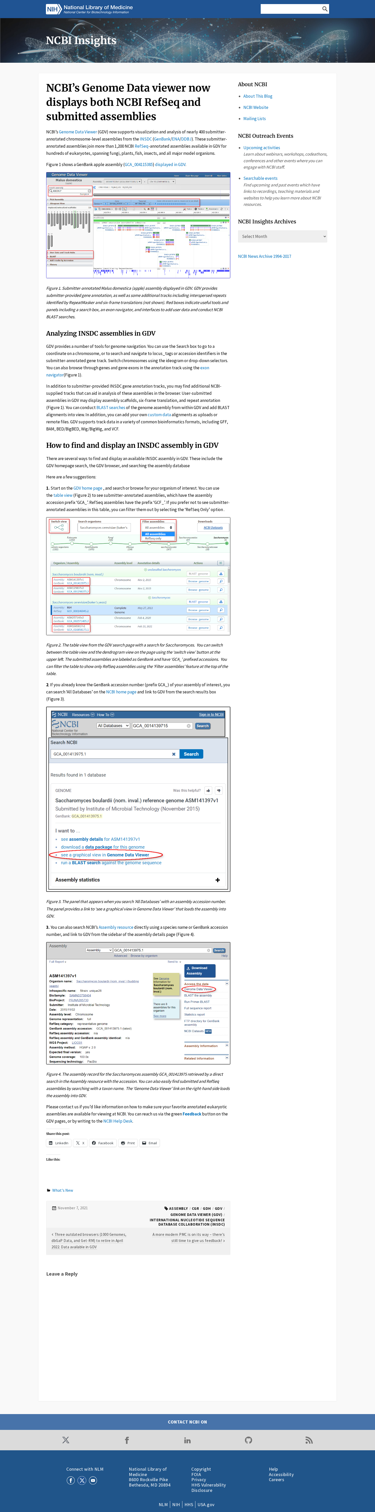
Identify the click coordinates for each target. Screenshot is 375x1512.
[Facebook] (127, 1440)
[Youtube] (93, 1480)
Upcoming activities (261, 147)
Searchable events (260, 178)
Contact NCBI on (187, 1422)
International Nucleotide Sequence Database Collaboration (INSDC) (187, 1222)
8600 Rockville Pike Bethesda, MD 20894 (149, 1482)
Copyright (201, 1469)
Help (273, 1469)
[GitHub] (248, 1440)
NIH (176, 1504)
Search (325, 9)
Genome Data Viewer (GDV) (196, 1214)
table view (62, 495)
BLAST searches (110, 407)
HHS (188, 1504)
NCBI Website (255, 107)
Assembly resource (116, 927)
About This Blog (257, 96)
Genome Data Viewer (78, 132)
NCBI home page (121, 692)
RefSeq (141, 146)
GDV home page (88, 488)
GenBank (162, 139)
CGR (195, 1208)
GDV (218, 1208)
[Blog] (309, 1440)
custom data (159, 414)
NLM (163, 1504)
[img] (90, 9)
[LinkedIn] (187, 1440)
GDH (207, 1208)
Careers (276, 1479)
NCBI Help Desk (117, 1121)
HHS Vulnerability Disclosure (208, 1487)
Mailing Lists (254, 118)
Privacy (198, 1479)
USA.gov (206, 1504)
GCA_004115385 (139, 164)
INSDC (146, 139)
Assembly (178, 1208)
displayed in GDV (170, 164)
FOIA (196, 1474)
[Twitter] (66, 1440)
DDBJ (186, 139)
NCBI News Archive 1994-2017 (264, 256)
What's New (62, 1190)
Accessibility (281, 1474)
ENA (176, 139)
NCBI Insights (81, 40)
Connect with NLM (85, 1469)
